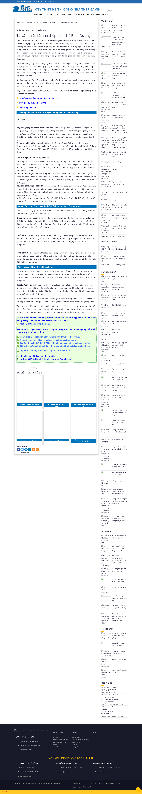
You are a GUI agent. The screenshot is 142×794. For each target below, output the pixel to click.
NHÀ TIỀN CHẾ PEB (23, 452)
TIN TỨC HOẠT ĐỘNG (82, 15)
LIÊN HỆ (105, 15)
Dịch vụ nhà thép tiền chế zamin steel (99, 783)
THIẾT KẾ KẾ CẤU (107, 707)
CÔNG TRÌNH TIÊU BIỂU (65, 15)
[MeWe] (29, 449)
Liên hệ (55, 747)
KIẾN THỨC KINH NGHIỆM (110, 694)
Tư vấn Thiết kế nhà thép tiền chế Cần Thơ (38, 98)
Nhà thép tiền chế (28, 107)
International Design (108, 692)
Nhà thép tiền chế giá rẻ (109, 699)
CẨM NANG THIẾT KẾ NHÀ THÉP (35, 22)
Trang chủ (20, 22)
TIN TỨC (104, 709)
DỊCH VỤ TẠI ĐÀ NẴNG (108, 690)
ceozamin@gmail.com (61, 359)
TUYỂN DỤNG (95, 15)
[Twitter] (22, 449)
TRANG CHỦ (38, 15)
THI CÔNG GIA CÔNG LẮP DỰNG (112, 704)
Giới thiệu (56, 737)
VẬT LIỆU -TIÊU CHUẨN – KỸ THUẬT (112, 716)
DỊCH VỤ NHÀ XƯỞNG (108, 687)
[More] (37, 449)
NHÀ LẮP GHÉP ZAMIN (108, 697)
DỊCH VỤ (49, 15)
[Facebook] (18, 449)
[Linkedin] (26, 449)
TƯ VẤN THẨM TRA (107, 711)
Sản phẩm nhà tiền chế (60, 739)
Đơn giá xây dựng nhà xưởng (32, 103)
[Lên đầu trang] (138, 789)
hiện (26, 119)
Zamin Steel (76, 737)
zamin (45, 30)
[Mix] (33, 449)
